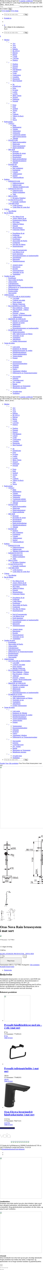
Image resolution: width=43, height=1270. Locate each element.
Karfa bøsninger (18, 618)
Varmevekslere (17, 720)
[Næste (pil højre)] (3, 1269)
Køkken (6, 544)
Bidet (14, 490)
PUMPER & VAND (15, 694)
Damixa (15, 424)
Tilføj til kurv (11, 961)
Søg (10, 9)
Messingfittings (18, 592)
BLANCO (16, 415)
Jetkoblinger (17, 704)
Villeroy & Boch (18, 480)
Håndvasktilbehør (18, 512)
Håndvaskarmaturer (19, 510)
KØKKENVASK (14, 545)
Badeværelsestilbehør (20, 523)
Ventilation (16, 758)
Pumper (15, 722)
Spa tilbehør (12, 575)
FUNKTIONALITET (15, 564)
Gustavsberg (17, 439)
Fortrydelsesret (20, 1149)
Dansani (15, 430)
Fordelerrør (16, 607)
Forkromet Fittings (19, 594)
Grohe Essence (17, 570)
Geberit (15, 436)
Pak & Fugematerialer (20, 614)
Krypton (15, 454)
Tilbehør (15, 503)
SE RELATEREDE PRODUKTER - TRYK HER (17, 954)
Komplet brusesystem (7, 966)
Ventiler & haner (9, 640)
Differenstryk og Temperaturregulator (20, 651)
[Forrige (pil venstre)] (1, 1269)
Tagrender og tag (18, 637)
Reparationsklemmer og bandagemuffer (26, 620)
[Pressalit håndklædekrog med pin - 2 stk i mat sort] (17, 1020)
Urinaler (15, 536)
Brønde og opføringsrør (20, 685)
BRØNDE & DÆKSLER (17, 683)
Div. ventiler (17, 746)
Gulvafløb (16, 663)
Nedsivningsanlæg (19, 696)
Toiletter (15, 493)
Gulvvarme (16, 711)
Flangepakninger (18, 635)
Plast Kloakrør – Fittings (21, 674)
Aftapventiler (12, 646)
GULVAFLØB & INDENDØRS (19, 661)
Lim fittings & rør (18, 616)
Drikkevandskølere (19, 557)
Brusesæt (16, 516)
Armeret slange (18, 629)
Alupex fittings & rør (19, 583)
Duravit (15, 432)
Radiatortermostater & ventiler (22, 715)
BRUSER (11, 514)
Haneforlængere (18, 611)
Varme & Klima (9, 707)
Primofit (15, 590)
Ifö (13, 449)
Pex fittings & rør (18, 581)
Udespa (6, 573)
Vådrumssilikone (18, 542)
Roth (14, 471)
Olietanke (16, 730)
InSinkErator (17, 450)
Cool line (16, 423)
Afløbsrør (16, 676)
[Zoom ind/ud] (1, 1267)
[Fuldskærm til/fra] (3, 1267)
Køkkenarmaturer (18, 547)
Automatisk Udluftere (20, 735)
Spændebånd (17, 622)
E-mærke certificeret (26, 1)
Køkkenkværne (18, 555)
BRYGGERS (12, 560)
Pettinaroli (16, 464)
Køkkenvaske (17, 549)
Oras (6, 763)
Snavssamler (12, 657)
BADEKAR (12, 529)
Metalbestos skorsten (19, 752)
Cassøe (15, 421)
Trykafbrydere (17, 756)
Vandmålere (16, 638)
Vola (14, 482)
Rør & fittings (8, 577)
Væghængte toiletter (19, 499)
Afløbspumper (17, 538)
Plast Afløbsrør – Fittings (21, 672)
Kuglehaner (16, 603)
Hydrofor (16, 731)
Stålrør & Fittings (18, 588)
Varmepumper (17, 726)
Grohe (15, 437)
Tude (14, 558)
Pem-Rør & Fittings (19, 609)
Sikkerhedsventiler (14, 650)
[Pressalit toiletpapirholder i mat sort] (17, 1064)
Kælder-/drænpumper (20, 705)
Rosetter (15, 633)
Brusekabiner (17, 521)
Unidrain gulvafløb (19, 664)
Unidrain (15, 478)
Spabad (15, 540)
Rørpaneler (16, 624)
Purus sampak (17, 666)
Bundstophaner (13, 653)
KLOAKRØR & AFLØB (17, 670)
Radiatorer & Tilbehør (20, 713)
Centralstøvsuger (18, 745)
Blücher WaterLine (19, 668)
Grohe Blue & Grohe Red (21, 571)
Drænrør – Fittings (19, 678)
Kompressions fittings (20, 584)
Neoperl (15, 462)
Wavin (15, 484)
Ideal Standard (17, 445)
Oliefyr (15, 733)
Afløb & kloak (9, 659)
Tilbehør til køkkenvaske (21, 551)
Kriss (14, 452)
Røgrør (15, 748)
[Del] (5, 1267)
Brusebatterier (17, 519)
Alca (14, 410)
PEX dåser (16, 586)
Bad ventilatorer (18, 532)
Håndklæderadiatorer (19, 525)
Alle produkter (13, 763)
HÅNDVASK (13, 504)
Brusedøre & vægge (19, 517)
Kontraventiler (13, 655)
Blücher (15, 417)
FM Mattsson (17, 434)
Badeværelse (8, 486)
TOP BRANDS (13, 568)
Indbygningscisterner (19, 501)
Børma (15, 419)
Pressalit (15, 465)
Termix (15, 475)
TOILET (11, 488)
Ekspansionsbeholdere (20, 728)
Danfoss (15, 428)
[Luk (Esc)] (7, 1267)
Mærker (6, 404)
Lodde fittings (17, 601)
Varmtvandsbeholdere (20, 718)
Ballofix (15, 413)
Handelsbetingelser (8, 1149)
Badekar (15, 531)
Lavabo (15, 458)
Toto (14, 477)
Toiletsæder (16, 497)
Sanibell (15, 473)
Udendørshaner (13, 648)
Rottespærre (16, 691)
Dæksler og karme (19, 687)
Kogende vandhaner (19, 566)
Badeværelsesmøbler (19, 506)
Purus (14, 469)
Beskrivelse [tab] (8, 970)
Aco (14, 408)
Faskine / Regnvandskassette (22, 679)
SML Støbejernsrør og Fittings (22, 698)
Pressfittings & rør (18, 598)
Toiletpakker (17, 495)
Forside (2, 763)
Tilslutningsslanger (19, 625)
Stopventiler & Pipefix (20, 605)
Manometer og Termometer (21, 750)
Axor (14, 411)
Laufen (15, 456)
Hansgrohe (16, 443)
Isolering (15, 743)
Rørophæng (16, 631)
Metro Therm (17, 460)
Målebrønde (16, 689)
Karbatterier (16, 534)
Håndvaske (16, 508)
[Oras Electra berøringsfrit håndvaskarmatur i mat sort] (17, 1107)
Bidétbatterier (17, 491)
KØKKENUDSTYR (15, 553)
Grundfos (16, 441)
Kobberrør (16, 599)
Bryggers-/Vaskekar (19, 562)
